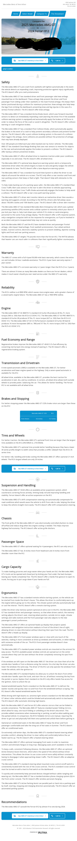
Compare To (42, 14)
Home (15, 14)
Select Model (27, 14)
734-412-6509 (71, 6)
